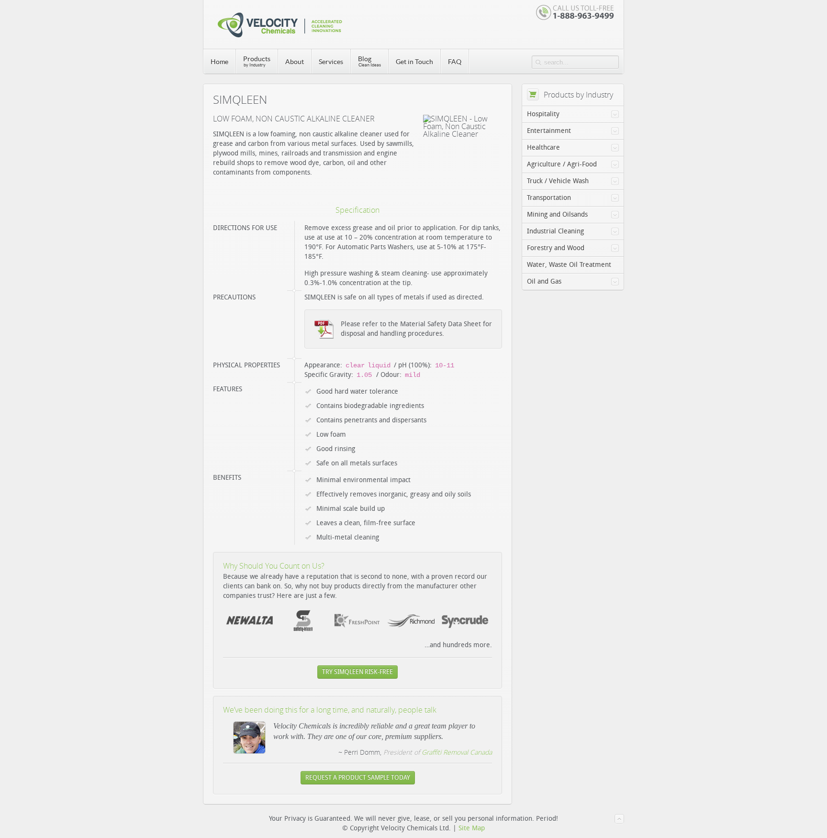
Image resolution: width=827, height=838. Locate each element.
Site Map (471, 828)
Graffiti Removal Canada (457, 752)
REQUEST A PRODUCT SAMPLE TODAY (357, 777)
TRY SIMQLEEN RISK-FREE (357, 671)
